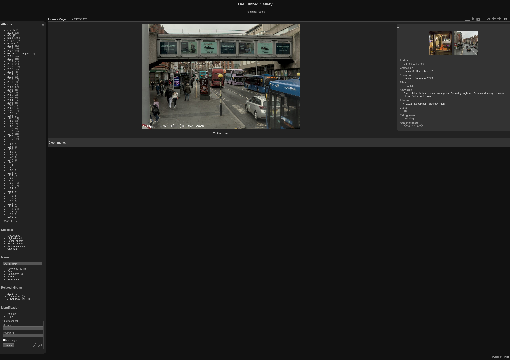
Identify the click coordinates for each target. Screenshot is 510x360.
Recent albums (15, 243)
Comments (13, 274)
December (14, 296)
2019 (10, 61)
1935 (10, 172)
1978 (10, 131)
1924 (10, 188)
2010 (10, 84)
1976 (10, 136)
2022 (10, 51)
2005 (10, 97)
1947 (10, 159)
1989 (10, 121)
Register (12, 313)
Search (11, 271)
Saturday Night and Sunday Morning (472, 93)
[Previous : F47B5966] (493, 18)
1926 (10, 183)
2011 (10, 82)
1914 (10, 206)
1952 (10, 149)
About (10, 276)
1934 (10, 175)
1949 (10, 154)
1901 (10, 216)
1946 (10, 162)
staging (11, 40)
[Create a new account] (34, 346)
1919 (10, 196)
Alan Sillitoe (411, 93)
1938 (10, 170)
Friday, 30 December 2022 (419, 71)
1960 (10, 144)
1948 (10, 157)
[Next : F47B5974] (499, 18)
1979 (10, 128)
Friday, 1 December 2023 (418, 78)
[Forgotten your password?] (39, 346)
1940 (10, 167)
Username (8, 325)
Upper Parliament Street (418, 96)
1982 (10, 126)
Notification (13, 279)
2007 (10, 92)
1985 (10, 123)
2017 (10, 66)
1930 (10, 178)
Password (8, 332)
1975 (10, 139)
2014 (10, 74)
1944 (10, 165)
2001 (10, 108)
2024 (10, 45)
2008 (10, 89)
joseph (11, 30)
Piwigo (506, 357)
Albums (6, 24)
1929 (10, 180)
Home (52, 19)
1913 (10, 209)
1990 (10, 118)
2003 (10, 102)
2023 (10, 48)
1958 (10, 146)
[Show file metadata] (478, 18)
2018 (10, 64)
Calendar (12, 248)
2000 (10, 110)
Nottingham (443, 93)
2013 (10, 77)
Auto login (11, 340)
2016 (10, 69)
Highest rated (14, 238)
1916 (10, 201)
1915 (10, 203)
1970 (10, 141)
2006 (10, 95)
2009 (10, 87)
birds (10, 38)
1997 (10, 113)
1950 (10, 152)
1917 (10, 198)
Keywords (12, 268)
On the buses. (221, 133)
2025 (10, 32)
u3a (9, 35)
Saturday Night (18, 299)
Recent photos (15, 241)
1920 (10, 193)
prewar (11, 43)
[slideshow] (473, 18)
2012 (10, 79)
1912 (10, 211)
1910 (10, 214)
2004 (10, 100)
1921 (10, 190)
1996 (10, 115)
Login (10, 316)
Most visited (13, 235)
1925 (10, 185)
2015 (10, 71)
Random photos (16, 246)
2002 (10, 105)
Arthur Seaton (427, 93)
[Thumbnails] (488, 18)
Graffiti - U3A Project (18, 53)
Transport (499, 93)
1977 (10, 133)
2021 (10, 56)
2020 (10, 58)
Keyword (65, 19)
